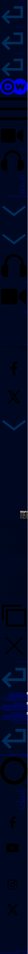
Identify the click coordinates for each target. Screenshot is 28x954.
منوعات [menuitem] (23, 193)
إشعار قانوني (12, 952)
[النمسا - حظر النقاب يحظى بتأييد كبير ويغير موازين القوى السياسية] (14, 713)
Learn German (22, 793)
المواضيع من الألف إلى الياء (20, 801)
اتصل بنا (23, 800)
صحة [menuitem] (24, 184)
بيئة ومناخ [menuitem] (23, 183)
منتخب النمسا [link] (24, 756)
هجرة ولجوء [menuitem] (23, 185)
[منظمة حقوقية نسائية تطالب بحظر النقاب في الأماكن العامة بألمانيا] (14, 703)
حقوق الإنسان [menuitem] (22, 186)
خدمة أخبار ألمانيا (22, 808)
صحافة (24, 789)
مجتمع (27, 344)
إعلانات (24, 807)
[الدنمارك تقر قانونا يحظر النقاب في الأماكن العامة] (14, 693)
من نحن (24, 788)
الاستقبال (23, 797)
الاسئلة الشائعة (22, 799)
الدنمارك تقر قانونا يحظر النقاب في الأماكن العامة (18, 695)
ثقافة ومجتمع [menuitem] (23, 192)
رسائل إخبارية (22, 796)
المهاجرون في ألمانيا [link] (15, 753)
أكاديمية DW (23, 794)
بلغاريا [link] (20, 753)
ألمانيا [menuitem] (24, 179)
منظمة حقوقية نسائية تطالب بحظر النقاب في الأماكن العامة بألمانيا (15, 705)
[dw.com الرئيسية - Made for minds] (14, 87)
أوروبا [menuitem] (24, 180)
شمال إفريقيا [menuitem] (23, 178)
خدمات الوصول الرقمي (6, 952)
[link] (26, 312)
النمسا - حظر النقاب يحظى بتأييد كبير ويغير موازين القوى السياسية (15, 715)
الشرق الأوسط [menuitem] (22, 177)
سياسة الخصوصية (17, 952)
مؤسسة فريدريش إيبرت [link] (24, 753)
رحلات (24, 806)
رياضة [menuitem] (24, 191)
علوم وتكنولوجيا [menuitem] (22, 190)
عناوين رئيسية (22, 802)
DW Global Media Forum (20, 790)
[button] (14, 109)
